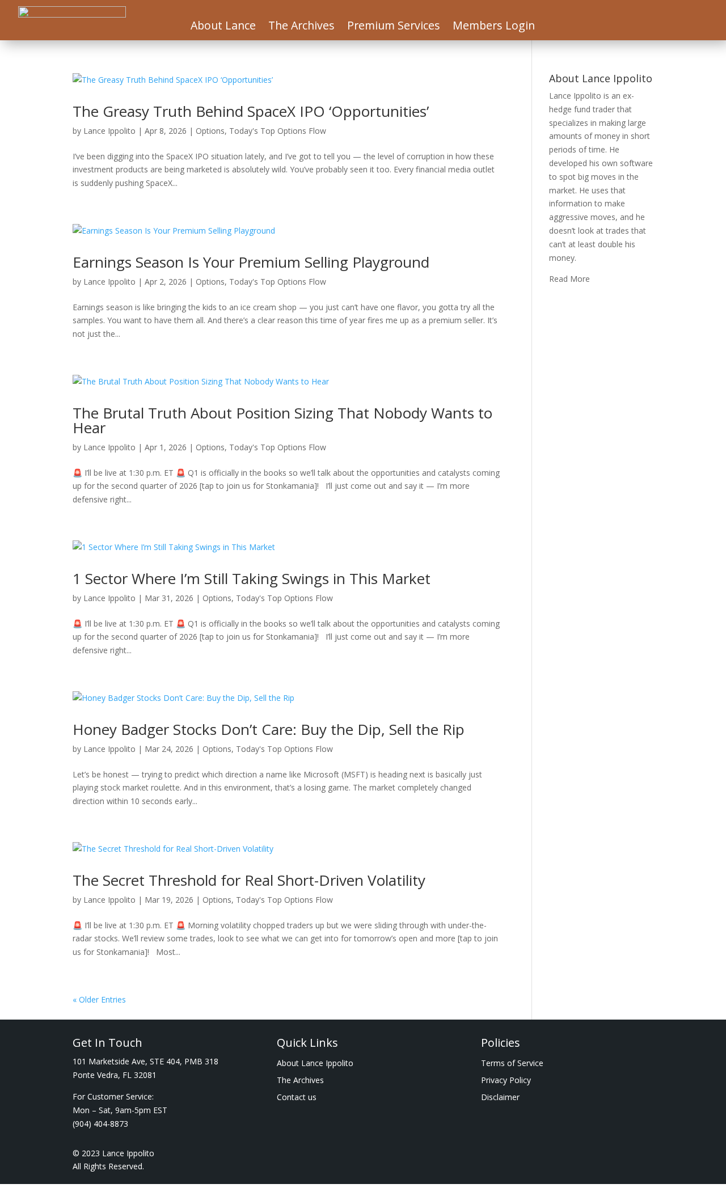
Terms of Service (512, 1063)
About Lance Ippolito (315, 1063)
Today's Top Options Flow (277, 130)
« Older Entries (99, 999)
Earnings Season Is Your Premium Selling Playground (251, 262)
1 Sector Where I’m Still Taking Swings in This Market (251, 578)
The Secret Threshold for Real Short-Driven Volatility (249, 880)
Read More (569, 278)
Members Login (494, 27)
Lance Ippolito (109, 130)
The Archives (301, 27)
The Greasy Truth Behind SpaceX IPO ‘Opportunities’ (251, 111)
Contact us (296, 1097)
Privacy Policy (506, 1080)
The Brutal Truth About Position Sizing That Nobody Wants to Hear (282, 420)
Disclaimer (500, 1097)
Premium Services (393, 27)
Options (210, 130)
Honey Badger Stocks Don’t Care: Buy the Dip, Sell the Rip (269, 729)
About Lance (223, 27)
